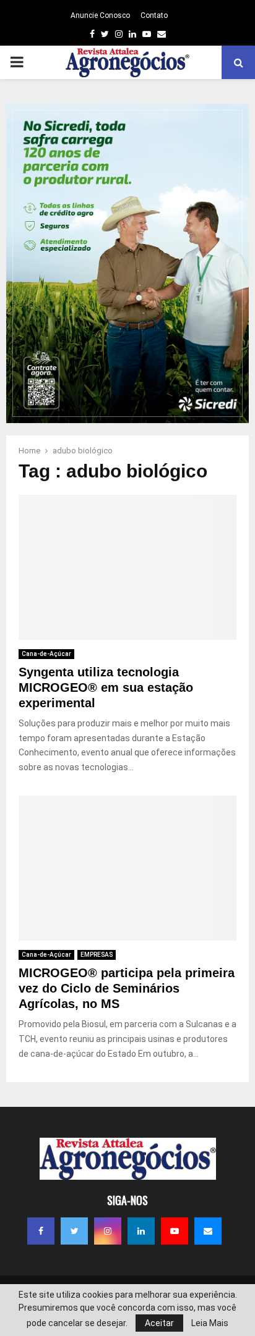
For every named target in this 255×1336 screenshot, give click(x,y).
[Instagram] (107, 1231)
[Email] (208, 1231)
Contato (154, 15)
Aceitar (159, 1323)
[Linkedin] (141, 1231)
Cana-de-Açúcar (46, 653)
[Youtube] (174, 1231)
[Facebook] (40, 1231)
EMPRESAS (96, 954)
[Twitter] (74, 1231)
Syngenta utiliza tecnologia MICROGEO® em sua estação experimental (106, 687)
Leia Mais (209, 1323)
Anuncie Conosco (100, 15)
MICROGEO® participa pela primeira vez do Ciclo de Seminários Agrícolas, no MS (127, 988)
